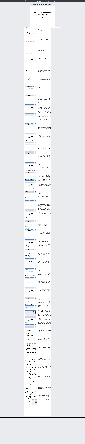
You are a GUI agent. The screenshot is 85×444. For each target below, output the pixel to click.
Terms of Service (49, 1)
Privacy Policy (45, 1)
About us (35, 1)
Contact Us (52, 1)
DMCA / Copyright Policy (41, 1)
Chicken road (37, 1)
